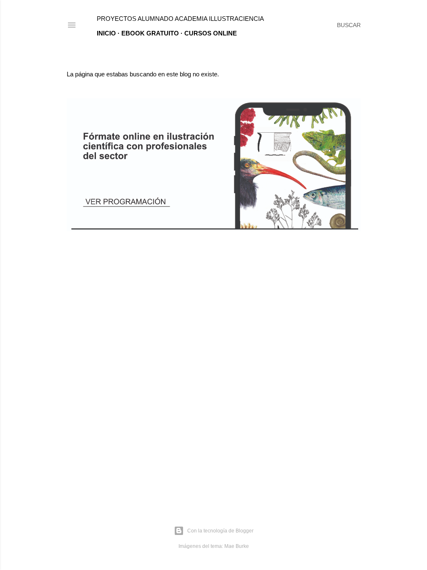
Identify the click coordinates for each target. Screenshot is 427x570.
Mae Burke (236, 546)
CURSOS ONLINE (210, 33)
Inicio (106, 33)
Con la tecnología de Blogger (220, 531)
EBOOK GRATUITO (150, 33)
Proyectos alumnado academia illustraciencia (180, 18)
